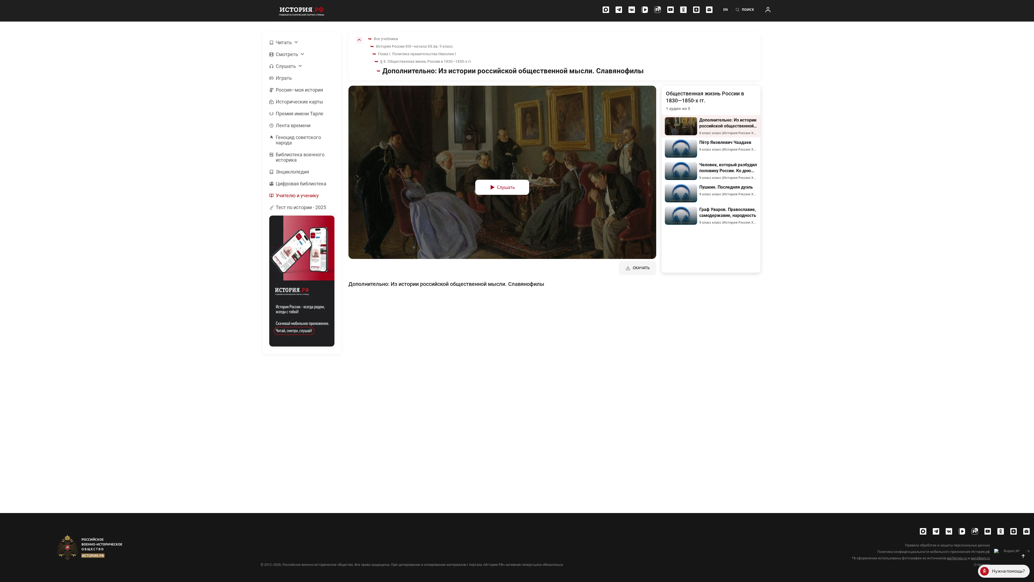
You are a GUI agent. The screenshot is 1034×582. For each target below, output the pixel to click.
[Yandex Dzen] (696, 9)
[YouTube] (670, 9)
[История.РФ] (301, 11)
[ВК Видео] (644, 9)
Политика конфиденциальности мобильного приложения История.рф (933, 552)
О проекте (982, 565)
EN (725, 10)
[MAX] (606, 9)
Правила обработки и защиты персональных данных (947, 545)
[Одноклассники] (683, 9)
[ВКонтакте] (631, 9)
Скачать (641, 268)
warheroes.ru (957, 558)
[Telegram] (619, 9)
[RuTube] (657, 9)
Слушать (506, 187)
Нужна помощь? (1008, 571)
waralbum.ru (980, 558)
